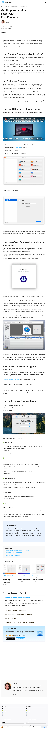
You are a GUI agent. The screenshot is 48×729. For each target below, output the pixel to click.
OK (44, 727)
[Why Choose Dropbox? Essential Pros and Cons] (24, 569)
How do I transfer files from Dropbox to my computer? (19, 614)
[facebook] (13, 694)
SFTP (5, 712)
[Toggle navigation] (45, 2)
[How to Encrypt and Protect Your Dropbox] (38, 569)
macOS (13, 575)
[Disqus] (24, 659)
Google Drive (9, 575)
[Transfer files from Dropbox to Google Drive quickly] (9, 569)
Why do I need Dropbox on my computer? (16, 610)
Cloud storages (29, 725)
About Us (3, 725)
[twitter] (17, 694)
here (23, 727)
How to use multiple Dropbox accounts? (14, 552)
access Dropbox (13, 230)
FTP (4, 715)
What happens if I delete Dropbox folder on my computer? (20, 622)
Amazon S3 (6, 708)
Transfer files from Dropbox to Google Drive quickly (8, 580)
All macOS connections (6, 719)
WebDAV (5, 717)
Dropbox (4, 575)
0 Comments (3, 32)
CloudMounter (8, 2)
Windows (4, 576)
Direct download (20, 638)
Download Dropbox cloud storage (12, 379)
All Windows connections (31, 719)
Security (40, 575)
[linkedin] (15, 694)
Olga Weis (7, 22)
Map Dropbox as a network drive (12, 555)
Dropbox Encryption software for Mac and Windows (17, 553)
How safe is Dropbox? (10, 618)
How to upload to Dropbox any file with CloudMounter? (17, 550)
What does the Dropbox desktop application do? (17, 597)
